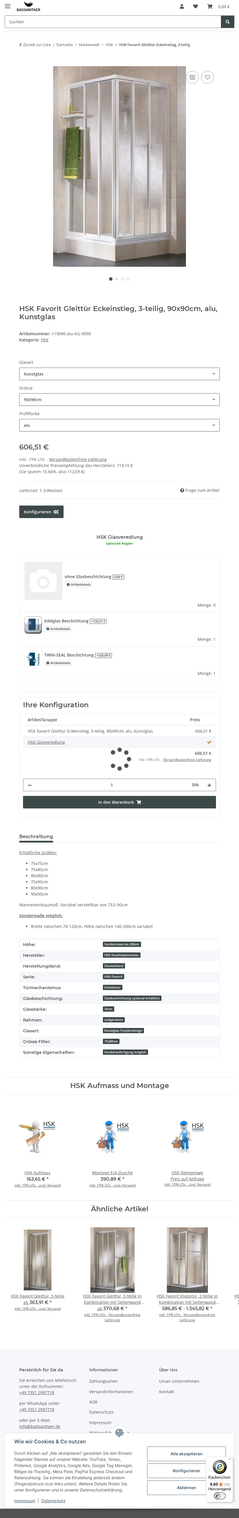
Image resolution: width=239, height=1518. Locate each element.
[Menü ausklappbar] (7, 3)
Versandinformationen (111, 1391)
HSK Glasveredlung (46, 742)
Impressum (24, 1500)
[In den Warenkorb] (24, 63)
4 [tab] (128, 279)
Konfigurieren (186, 1470)
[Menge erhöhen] (209, 785)
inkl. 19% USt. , (96, 1314)
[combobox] (119, 374)
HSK (45, 340)
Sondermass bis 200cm (121, 944)
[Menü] (229, 1460)
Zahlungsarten (103, 1381)
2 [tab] (116, 279)
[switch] (220, 1495)
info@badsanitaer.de (39, 1426)
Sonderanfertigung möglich (125, 1052)
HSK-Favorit (113, 977)
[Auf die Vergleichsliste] (192, 77)
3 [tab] (122, 279)
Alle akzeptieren (187, 1453)
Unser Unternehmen (179, 1381)
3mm (108, 1009)
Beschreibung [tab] (36, 836)
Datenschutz (53, 1500)
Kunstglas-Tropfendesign (123, 1031)
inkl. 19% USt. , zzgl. (31, 1185)
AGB (93, 1402)
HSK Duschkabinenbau (121, 955)
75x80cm (111, 1041)
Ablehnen (186, 1487)
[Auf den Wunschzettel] (207, 77)
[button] (182, 6)
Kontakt (166, 1391)
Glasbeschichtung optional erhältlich (132, 998)
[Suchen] (227, 21)
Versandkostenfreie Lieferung (78, 459)
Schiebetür (112, 987)
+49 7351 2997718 (36, 1392)
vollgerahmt (113, 1020)
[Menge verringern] (29, 785)
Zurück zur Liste (37, 44)
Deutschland (113, 966)
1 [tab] (111, 279)
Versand (54, 1185)
